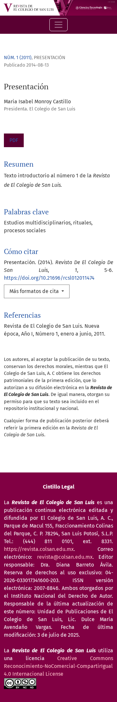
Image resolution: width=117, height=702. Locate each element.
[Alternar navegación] (58, 24)
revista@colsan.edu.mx (65, 557)
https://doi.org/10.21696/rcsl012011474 (49, 278)
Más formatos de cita (34, 291)
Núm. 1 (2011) (18, 57)
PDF (13, 140)
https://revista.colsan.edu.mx (39, 549)
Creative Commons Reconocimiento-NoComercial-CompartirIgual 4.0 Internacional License (58, 666)
